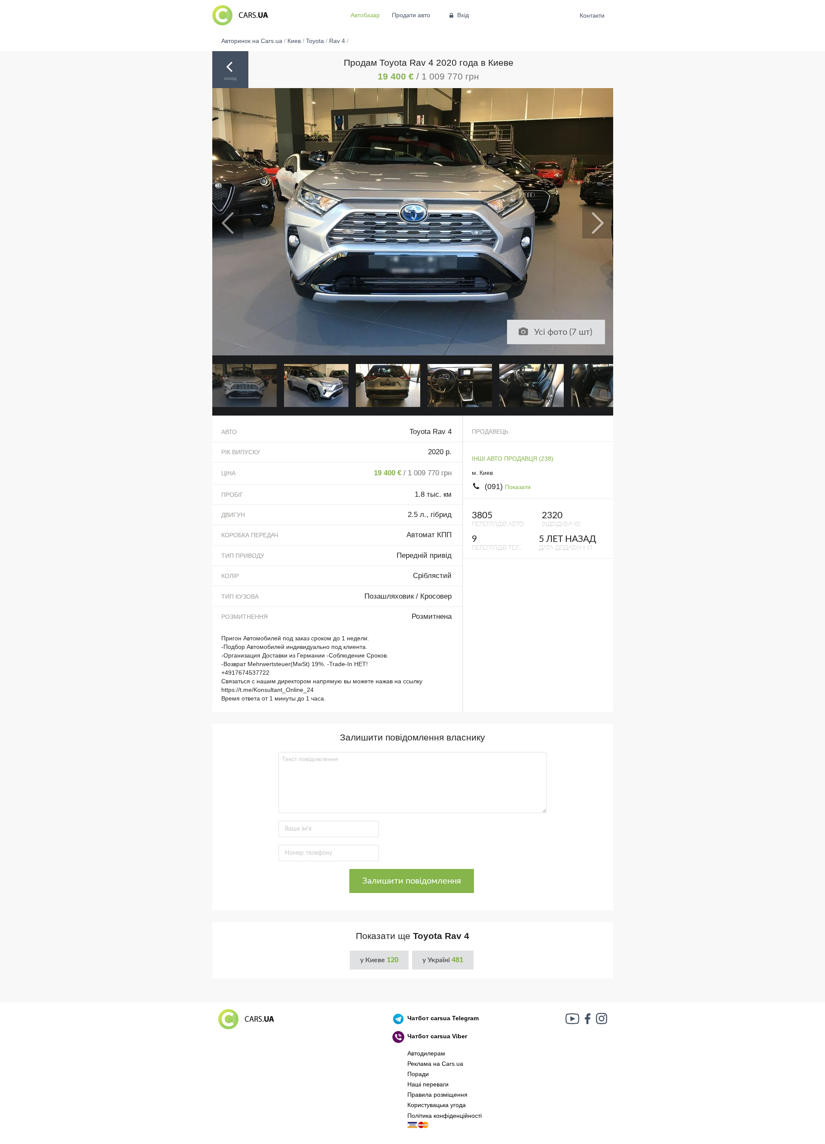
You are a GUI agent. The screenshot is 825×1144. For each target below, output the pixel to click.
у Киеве (379, 960)
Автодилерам (426, 1053)
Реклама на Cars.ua (435, 1063)
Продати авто (411, 15)
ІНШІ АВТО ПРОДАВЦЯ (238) (512, 458)
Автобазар (365, 15)
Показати (518, 486)
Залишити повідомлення (411, 881)
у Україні (442, 960)
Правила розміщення (437, 1094)
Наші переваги (428, 1084)
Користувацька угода (436, 1104)
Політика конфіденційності (444, 1115)
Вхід (463, 15)
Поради (418, 1074)
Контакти (592, 15)
